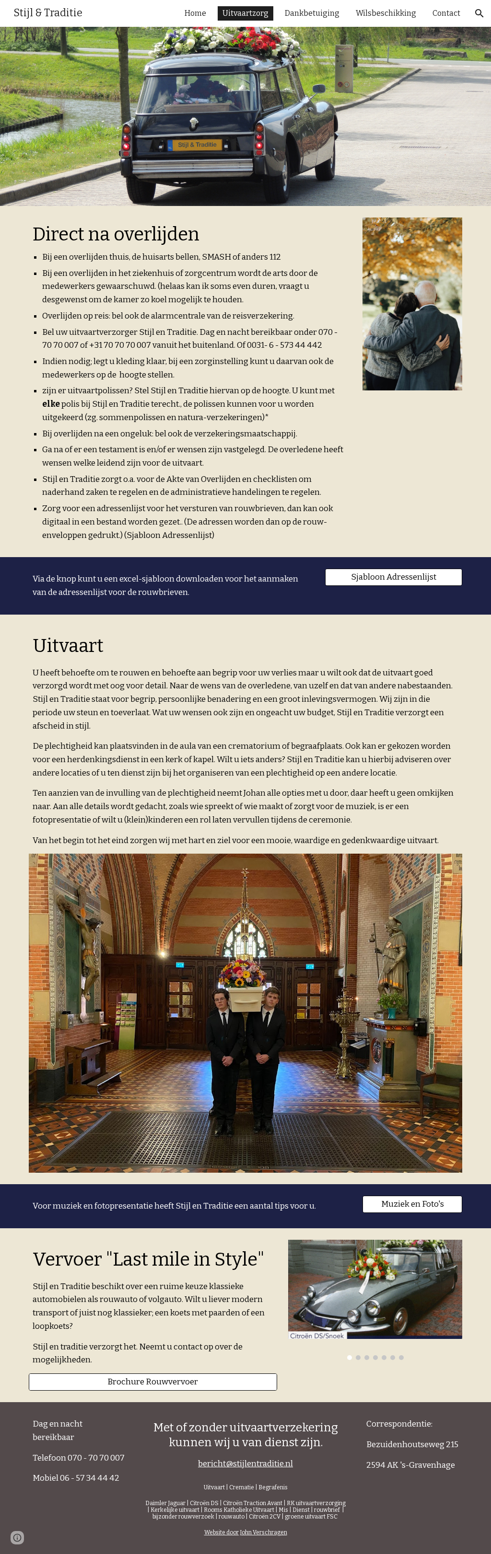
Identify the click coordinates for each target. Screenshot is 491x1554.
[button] (479, 13)
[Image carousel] (375, 1300)
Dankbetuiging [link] (312, 13)
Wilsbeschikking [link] (386, 13)
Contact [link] (446, 13)
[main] (190, 381)
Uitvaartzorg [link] (245, 13)
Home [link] (195, 13)
